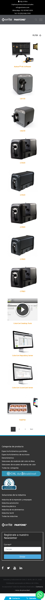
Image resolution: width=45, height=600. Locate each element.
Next (31, 429)
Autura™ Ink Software (22, 67)
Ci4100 (22, 99)
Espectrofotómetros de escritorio (16, 454)
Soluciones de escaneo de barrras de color (19, 464)
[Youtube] (14, 569)
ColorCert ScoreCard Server (22, 388)
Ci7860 (22, 291)
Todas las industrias (10, 516)
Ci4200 (22, 131)
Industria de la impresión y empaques (17, 499)
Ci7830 (22, 259)
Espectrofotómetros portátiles (14, 451)
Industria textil (8, 513)
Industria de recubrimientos (13, 509)
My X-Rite (23, 1)
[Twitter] (8, 569)
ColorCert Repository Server (22, 356)
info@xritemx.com (22, 7)
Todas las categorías (10, 468)
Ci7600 (22, 163)
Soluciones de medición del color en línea (18, 461)
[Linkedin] (21, 569)
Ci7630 (22, 195)
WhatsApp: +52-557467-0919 (22, 10)
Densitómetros (8, 458)
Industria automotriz (10, 503)
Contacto (39, 587)
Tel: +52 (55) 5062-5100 (22, 13)
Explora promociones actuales (22, 4)
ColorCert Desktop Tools (22, 323)
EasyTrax (22, 420)
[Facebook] (2, 568)
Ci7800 (22, 227)
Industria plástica (9, 506)
